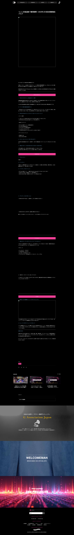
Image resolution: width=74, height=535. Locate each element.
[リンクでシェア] (23, 367)
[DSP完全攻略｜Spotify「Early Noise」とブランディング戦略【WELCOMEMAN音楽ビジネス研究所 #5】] (53, 380)
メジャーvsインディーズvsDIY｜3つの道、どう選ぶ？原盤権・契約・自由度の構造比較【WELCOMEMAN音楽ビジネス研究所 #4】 (37, 387)
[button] (22, 2)
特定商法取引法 (31, 523)
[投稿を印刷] (26, 367)
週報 (20, 363)
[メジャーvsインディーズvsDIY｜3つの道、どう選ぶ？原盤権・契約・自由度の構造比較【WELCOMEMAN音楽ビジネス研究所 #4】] (37, 380)
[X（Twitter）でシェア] (21, 367)
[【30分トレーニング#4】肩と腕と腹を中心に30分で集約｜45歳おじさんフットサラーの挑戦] (20, 380)
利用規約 (25, 523)
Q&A (41, 523)
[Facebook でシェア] (18, 367)
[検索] (43, 513)
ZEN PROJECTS (37, 492)
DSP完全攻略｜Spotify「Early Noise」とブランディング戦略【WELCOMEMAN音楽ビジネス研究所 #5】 (53, 387)
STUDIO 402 (40, 518)
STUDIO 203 (33, 518)
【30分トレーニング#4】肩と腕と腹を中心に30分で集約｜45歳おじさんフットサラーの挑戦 (21, 387)
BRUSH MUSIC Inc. (35, 532)
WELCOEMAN (43, 532)
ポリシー (37, 523)
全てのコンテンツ (47, 523)
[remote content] (37, 75)
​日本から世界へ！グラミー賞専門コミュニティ (37, 414)
